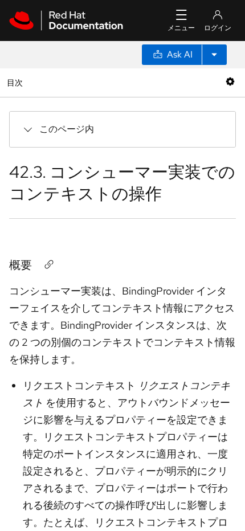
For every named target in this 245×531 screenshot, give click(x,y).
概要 (20, 265)
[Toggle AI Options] (214, 54)
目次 (16, 82)
